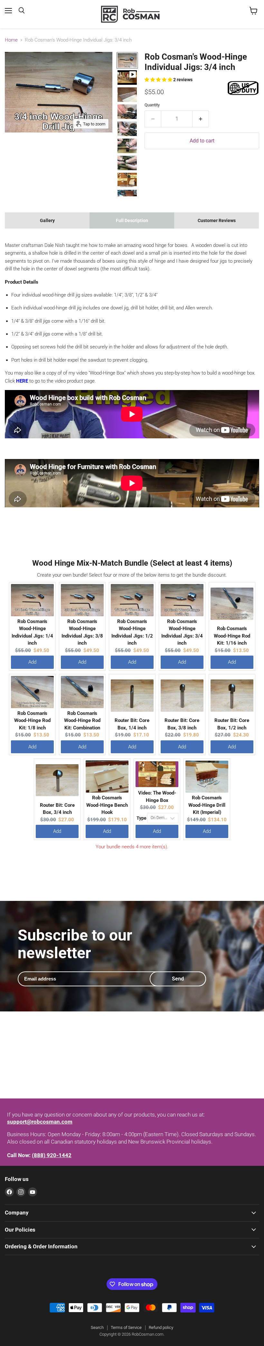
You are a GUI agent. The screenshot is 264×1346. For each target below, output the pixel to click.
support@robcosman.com (39, 1121)
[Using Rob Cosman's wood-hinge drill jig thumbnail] (127, 112)
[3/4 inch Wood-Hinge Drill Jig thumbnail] (127, 60)
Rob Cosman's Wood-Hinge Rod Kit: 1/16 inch (232, 636)
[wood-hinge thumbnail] (127, 94)
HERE (22, 381)
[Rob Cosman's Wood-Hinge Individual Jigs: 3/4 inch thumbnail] (127, 77)
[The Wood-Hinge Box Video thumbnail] (127, 180)
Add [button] (32, 662)
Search (97, 1327)
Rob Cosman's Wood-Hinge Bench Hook (107, 805)
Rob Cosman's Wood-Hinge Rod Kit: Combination (82, 720)
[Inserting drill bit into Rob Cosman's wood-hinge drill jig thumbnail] (127, 146)
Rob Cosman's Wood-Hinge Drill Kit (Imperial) (206, 805)
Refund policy (161, 1327)
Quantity (152, 104)
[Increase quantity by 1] (201, 119)
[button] (159, 79)
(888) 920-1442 (51, 1155)
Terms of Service (126, 1327)
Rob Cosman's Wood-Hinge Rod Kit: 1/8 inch (32, 720)
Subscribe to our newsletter (75, 944)
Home (11, 40)
